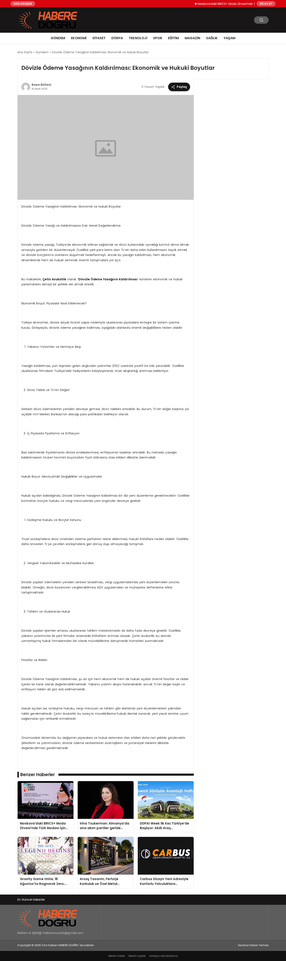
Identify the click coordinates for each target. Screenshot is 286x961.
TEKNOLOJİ (138, 38)
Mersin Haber (116, 956)
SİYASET (99, 38)
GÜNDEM (58, 38)
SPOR (157, 38)
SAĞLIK (212, 38)
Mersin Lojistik (137, 956)
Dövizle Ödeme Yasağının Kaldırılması (107, 279)
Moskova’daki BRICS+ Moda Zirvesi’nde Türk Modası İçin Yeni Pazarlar (236, 3)
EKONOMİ (78, 38)
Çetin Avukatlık (54, 279)
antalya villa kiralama (163, 956)
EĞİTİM (173, 38)
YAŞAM (229, 38)
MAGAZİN (192, 38)
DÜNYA (117, 38)
